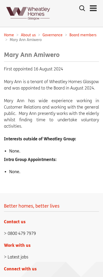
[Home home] (28, 21)
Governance (53, 35)
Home (9, 35)
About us (28, 35)
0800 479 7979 (22, 233)
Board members (82, 35)
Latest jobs (18, 257)
